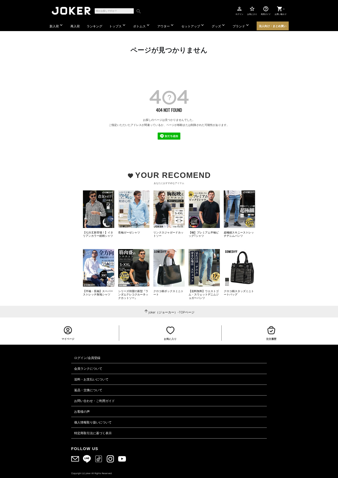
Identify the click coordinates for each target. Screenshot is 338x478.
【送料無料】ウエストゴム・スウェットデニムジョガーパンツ (204, 294)
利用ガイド (266, 10)
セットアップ (193, 25)
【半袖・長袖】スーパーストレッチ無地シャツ (98, 292)
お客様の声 (82, 411)
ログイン (239, 10)
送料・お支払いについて (91, 379)
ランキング (94, 26)
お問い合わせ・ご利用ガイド (94, 401)
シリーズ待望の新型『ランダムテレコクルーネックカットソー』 (133, 294)
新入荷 (56, 25)
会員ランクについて (88, 368)
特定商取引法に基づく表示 (93, 433)
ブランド (241, 25)
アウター (165, 25)
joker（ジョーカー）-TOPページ (171, 312)
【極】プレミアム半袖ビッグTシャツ (204, 234)
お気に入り (252, 10)
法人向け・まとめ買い (272, 26)
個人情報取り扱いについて (93, 422)
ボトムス (141, 25)
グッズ (219, 25)
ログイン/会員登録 (87, 358)
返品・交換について (88, 390)
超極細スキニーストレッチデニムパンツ (239, 234)
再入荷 (75, 26)
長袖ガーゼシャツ (129, 232)
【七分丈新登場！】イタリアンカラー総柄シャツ (98, 234)
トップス (117, 25)
